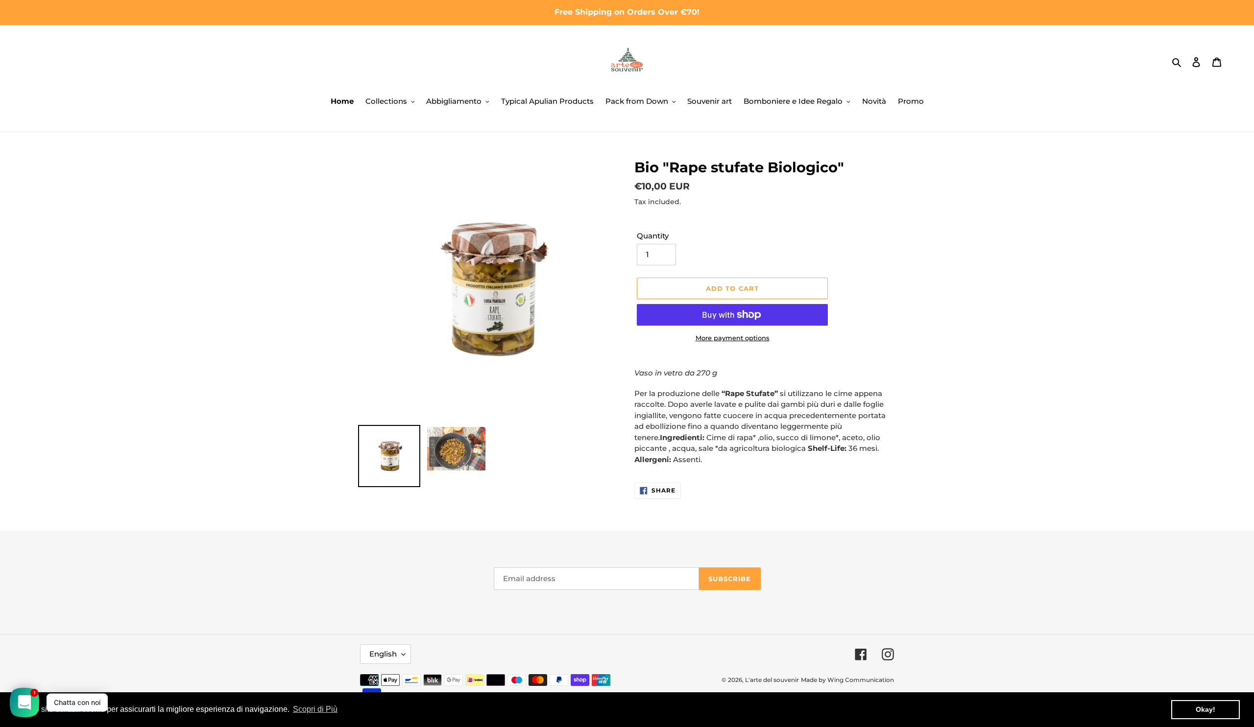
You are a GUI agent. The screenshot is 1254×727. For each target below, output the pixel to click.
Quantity (653, 235)
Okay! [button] (1205, 709)
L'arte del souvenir (772, 679)
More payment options (733, 338)
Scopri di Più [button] (315, 709)
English (383, 653)
